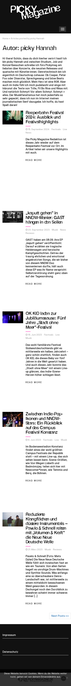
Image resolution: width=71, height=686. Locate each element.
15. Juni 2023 (35, 334)
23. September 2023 (39, 229)
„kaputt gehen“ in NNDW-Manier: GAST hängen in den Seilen (45, 217)
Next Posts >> (60, 615)
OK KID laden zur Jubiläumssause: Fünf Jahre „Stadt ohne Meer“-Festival (46, 320)
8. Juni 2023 (34, 439)
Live (65, 129)
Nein (26, 681)
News (28, 132)
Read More (34, 160)
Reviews (30, 233)
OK (20, 681)
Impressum (9, 635)
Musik (55, 229)
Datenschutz (10, 651)
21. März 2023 (35, 549)
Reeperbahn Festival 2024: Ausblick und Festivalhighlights (45, 117)
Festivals (56, 129)
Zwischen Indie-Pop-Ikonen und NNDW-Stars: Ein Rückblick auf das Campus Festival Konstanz (44, 423)
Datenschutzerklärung (41, 681)
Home (5, 38)
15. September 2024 (38, 129)
